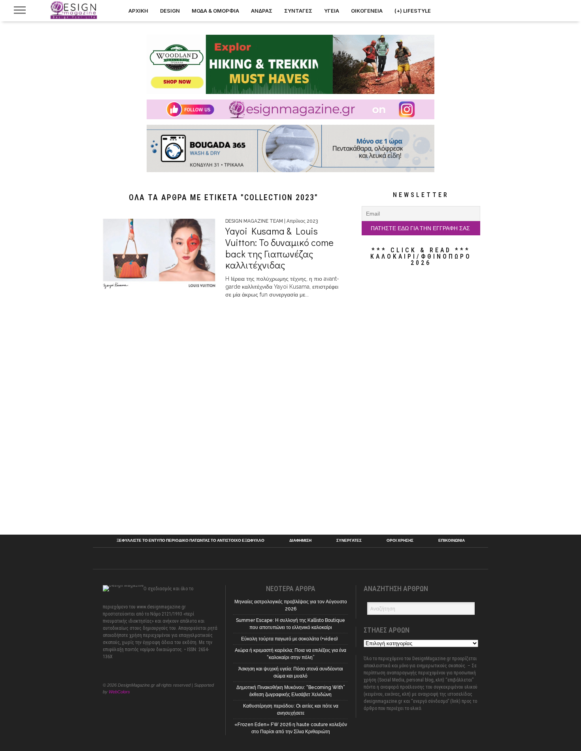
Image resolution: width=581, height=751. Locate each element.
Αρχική (138, 11)
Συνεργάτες (349, 541)
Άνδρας (261, 11)
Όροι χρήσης (400, 541)
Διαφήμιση (300, 541)
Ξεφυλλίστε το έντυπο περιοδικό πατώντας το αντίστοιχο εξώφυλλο (190, 541)
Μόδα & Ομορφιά (215, 11)
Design (170, 11)
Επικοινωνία (451, 541)
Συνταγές (298, 11)
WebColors (119, 691)
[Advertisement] (421, 400)
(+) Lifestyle (412, 11)
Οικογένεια (367, 11)
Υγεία (331, 11)
